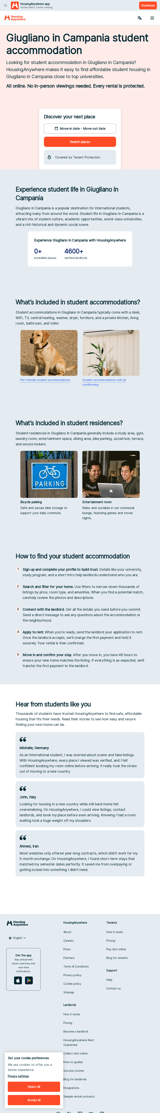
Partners (69, 957)
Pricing (110, 940)
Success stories (73, 1070)
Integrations (71, 1087)
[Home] (15, 18)
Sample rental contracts (79, 1096)
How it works (114, 932)
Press (67, 949)
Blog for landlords (75, 1079)
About (67, 932)
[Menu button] (152, 18)
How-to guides (73, 1062)
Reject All (34, 1086)
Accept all (34, 1100)
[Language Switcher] (140, 18)
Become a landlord (75, 1031)
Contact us (113, 988)
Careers (68, 940)
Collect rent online (75, 1053)
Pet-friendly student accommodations (45, 380)
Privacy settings (18, 1076)
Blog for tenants (117, 957)
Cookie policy (72, 983)
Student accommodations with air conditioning (104, 382)
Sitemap (68, 992)
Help (109, 979)
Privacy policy (72, 975)
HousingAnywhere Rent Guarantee (78, 1042)
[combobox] (17, 938)
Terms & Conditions (76, 966)
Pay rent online (116, 949)
